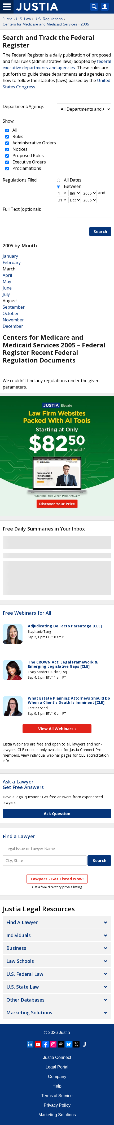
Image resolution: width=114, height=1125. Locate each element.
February (12, 262)
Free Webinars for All (27, 613)
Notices (19, 149)
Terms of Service (57, 1095)
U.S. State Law (22, 987)
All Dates (72, 180)
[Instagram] (53, 1044)
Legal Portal (57, 1067)
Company (57, 1076)
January (10, 256)
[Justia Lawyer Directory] (84, 1044)
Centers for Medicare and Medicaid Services (40, 24)
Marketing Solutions (29, 1012)
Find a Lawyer (19, 836)
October (11, 313)
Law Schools (20, 961)
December (13, 326)
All (14, 130)
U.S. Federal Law (24, 974)
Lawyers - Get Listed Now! (57, 878)
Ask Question (57, 813)
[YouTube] (38, 1044)
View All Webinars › (57, 728)
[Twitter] (76, 1044)
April (7, 275)
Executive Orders (28, 162)
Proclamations (26, 168)
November (13, 320)
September (14, 307)
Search (100, 231)
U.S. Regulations (48, 19)
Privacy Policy (57, 1105)
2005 (85, 24)
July (6, 294)
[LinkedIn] (30, 1044)
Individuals (18, 935)
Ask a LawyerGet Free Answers (23, 784)
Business (16, 948)
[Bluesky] (68, 1044)
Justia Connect (57, 1057)
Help (57, 1086)
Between (72, 186)
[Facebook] (45, 1044)
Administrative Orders (33, 143)
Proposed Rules (27, 155)
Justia (7, 19)
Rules (17, 136)
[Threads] (61, 1044)
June (7, 288)
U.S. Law (23, 19)
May (7, 282)
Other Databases (25, 1000)
